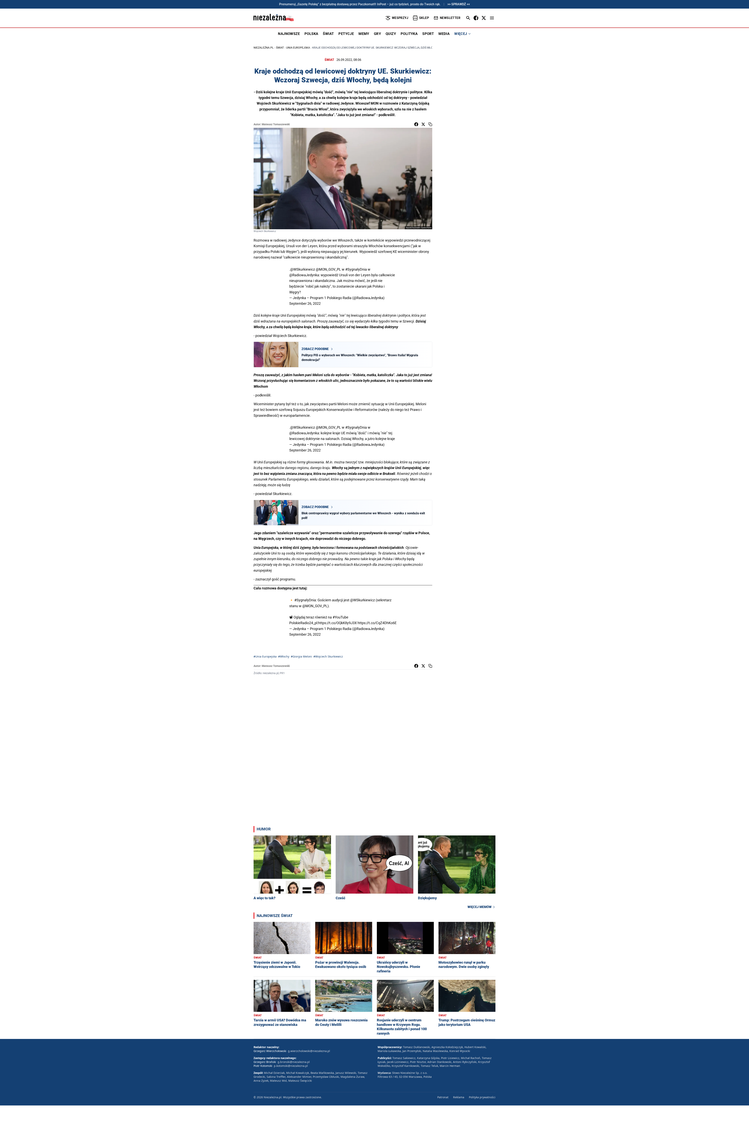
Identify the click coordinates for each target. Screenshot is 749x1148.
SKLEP (424, 18)
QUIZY (391, 34)
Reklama (458, 1097)
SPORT (428, 34)
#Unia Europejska (265, 656)
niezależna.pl (264, 47)
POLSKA (311, 34)
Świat (280, 47)
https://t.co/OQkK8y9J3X (337, 623)
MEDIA (444, 34)
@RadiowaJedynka (304, 275)
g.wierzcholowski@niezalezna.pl (309, 1051)
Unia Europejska (298, 47)
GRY (377, 34)
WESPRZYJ (400, 18)
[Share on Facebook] (416, 124)
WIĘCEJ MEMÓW (480, 907)
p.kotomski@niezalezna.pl (291, 1066)
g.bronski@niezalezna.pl (294, 1062)
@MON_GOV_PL (328, 269)
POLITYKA (409, 34)
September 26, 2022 (305, 303)
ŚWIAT (328, 34)
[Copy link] (430, 124)
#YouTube (340, 617)
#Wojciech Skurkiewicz (328, 656)
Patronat (442, 1097)
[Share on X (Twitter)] (423, 124)
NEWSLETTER (450, 18)
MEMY (364, 34)
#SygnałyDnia (356, 269)
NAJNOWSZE (289, 34)
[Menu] (491, 18)
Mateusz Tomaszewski (276, 124)
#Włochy (283, 656)
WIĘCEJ (460, 34)
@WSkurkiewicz (302, 269)
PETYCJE (346, 34)
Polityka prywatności (482, 1097)
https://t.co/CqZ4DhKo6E (377, 623)
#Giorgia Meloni (301, 656)
